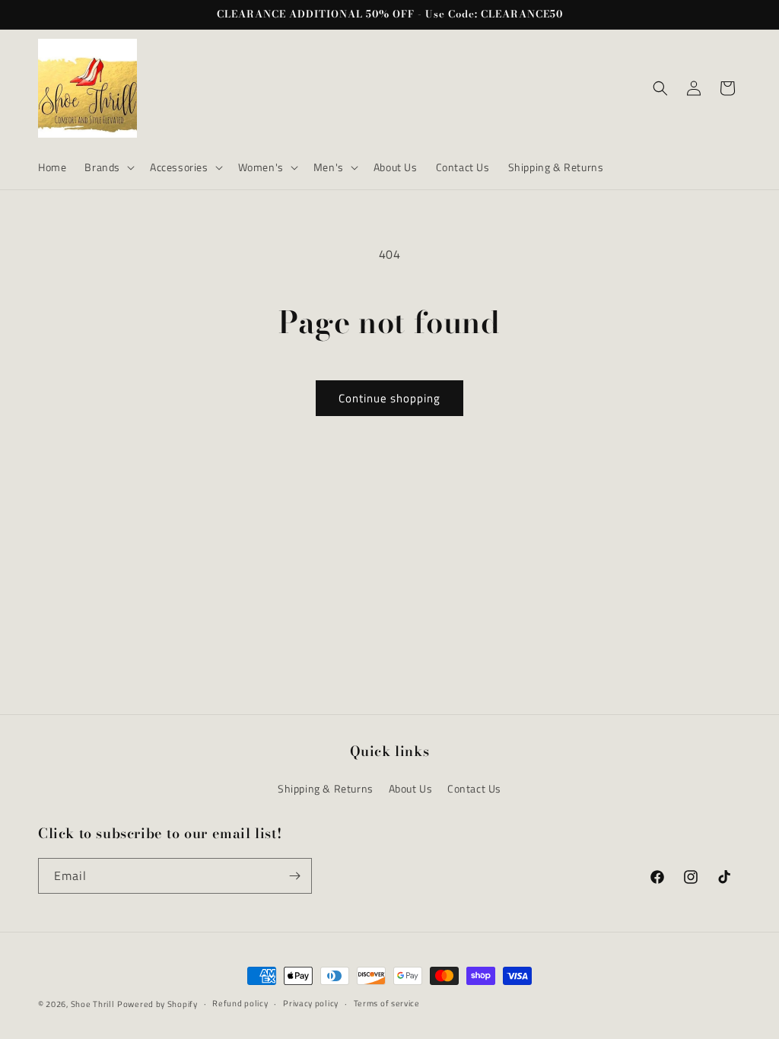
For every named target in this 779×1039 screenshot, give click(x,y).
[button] (108, 167)
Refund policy (240, 1003)
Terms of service (387, 1003)
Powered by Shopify (157, 1004)
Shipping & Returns (326, 788)
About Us (411, 788)
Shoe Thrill (93, 1004)
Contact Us (474, 788)
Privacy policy (311, 1003)
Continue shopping (389, 398)
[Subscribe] (294, 876)
